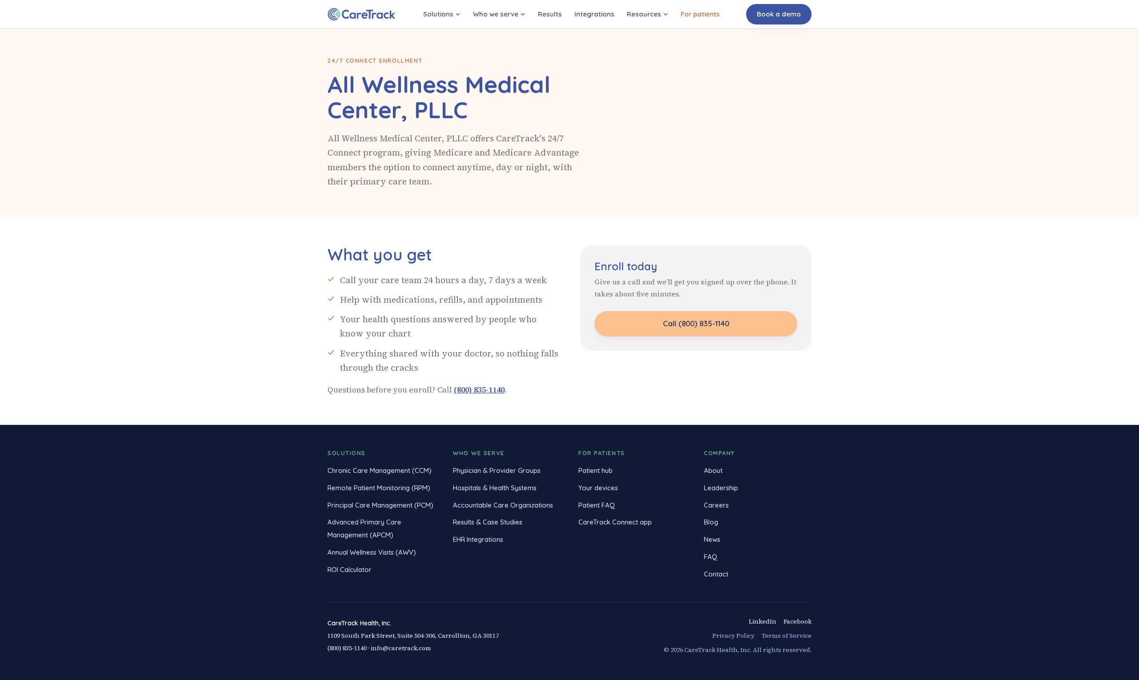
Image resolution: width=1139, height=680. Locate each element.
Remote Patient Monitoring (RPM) (378, 488)
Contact (716, 574)
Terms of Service (787, 635)
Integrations (594, 14)
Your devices (598, 488)
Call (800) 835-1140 (696, 323)
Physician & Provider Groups (497, 470)
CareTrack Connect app (615, 522)
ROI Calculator (349, 569)
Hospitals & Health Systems (495, 488)
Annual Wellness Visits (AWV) (371, 552)
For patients (700, 14)
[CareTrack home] (362, 14)
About (713, 470)
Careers (716, 505)
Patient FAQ (596, 505)
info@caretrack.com (401, 648)
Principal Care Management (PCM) (380, 505)
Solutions (438, 14)
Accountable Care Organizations (503, 505)
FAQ (710, 556)
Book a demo (779, 14)
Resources (644, 14)
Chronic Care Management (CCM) (379, 470)
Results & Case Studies (487, 522)
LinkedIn (762, 621)
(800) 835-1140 (479, 389)
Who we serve (495, 14)
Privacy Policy (733, 635)
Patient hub (595, 470)
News (712, 539)
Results (550, 14)
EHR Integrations (478, 539)
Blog (711, 522)
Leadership (721, 488)
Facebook (798, 621)
